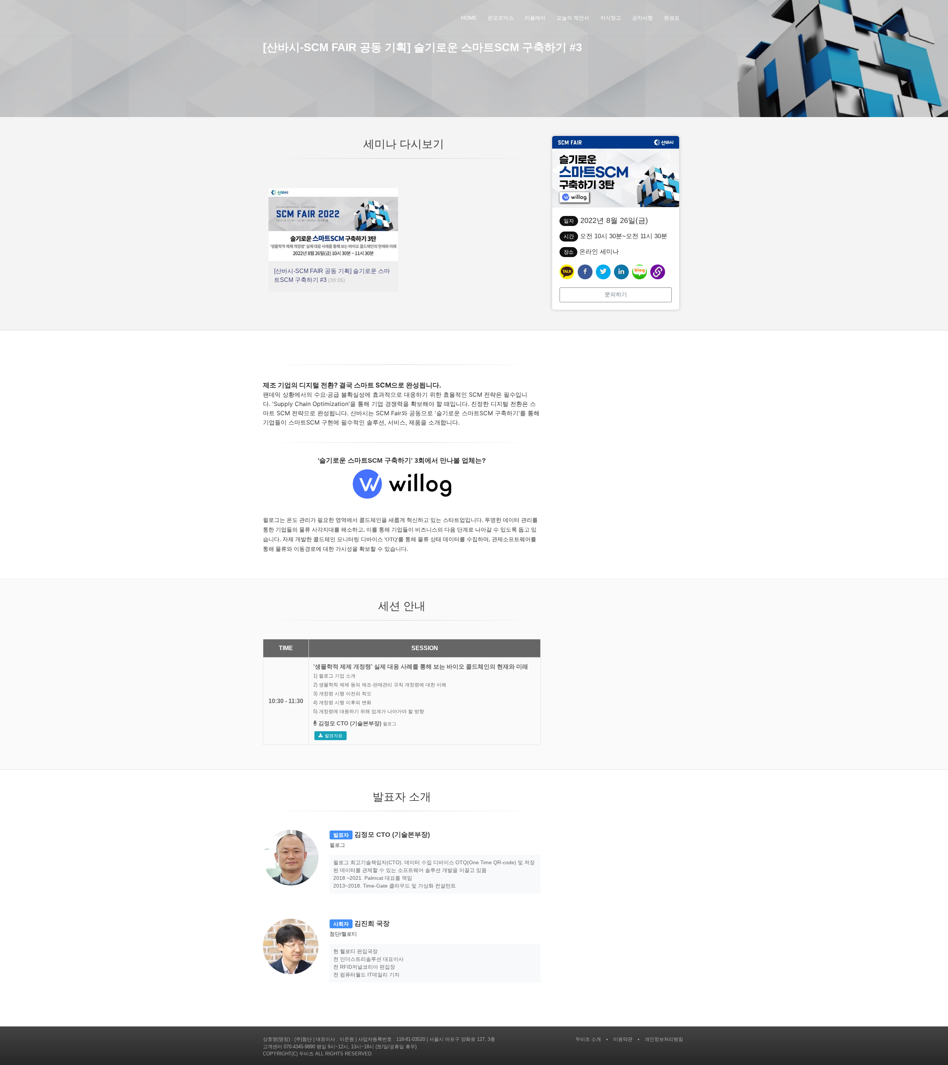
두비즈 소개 (588, 1039)
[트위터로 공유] (603, 271)
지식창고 (610, 18)
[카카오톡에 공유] (567, 271)
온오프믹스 (501, 18)
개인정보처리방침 (664, 1039)
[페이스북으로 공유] (585, 271)
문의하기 (616, 294)
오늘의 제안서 (573, 18)
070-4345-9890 (299, 1046)
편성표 (672, 18)
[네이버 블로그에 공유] (639, 271)
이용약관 (622, 1039)
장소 (568, 252)
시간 (569, 236)
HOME (469, 18)
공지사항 (642, 18)
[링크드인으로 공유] (621, 271)
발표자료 (334, 735)
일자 (569, 221)
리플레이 (535, 18)
